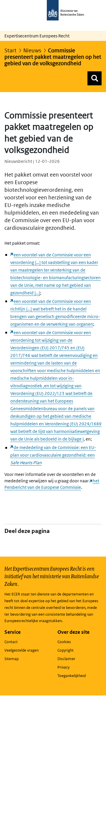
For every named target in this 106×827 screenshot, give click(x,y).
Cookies (64, 641)
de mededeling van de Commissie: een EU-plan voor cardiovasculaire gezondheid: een (53, 455)
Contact (11, 641)
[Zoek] (94, 78)
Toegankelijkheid (71, 675)
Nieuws (32, 50)
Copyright (65, 650)
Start (10, 50)
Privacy (63, 667)
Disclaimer (66, 658)
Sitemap (11, 658)
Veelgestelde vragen (21, 650)
